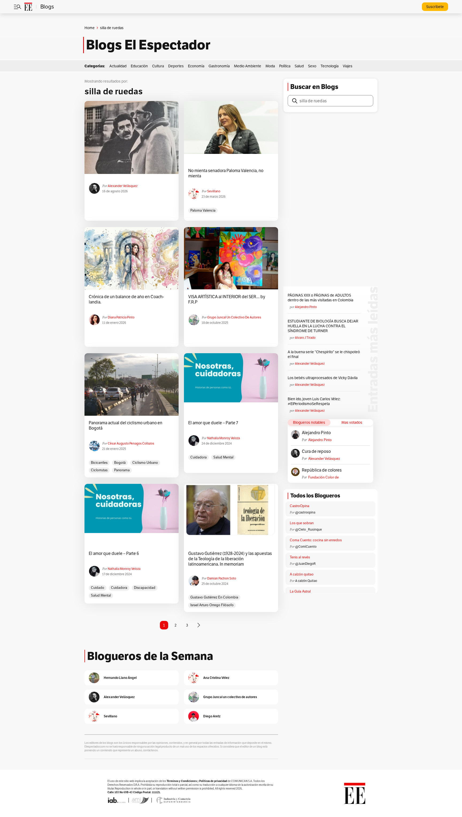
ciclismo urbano (145, 462)
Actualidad (117, 66)
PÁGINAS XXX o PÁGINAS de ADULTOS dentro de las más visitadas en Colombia (320, 297)
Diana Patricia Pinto (121, 317)
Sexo (312, 66)
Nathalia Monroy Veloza (223, 438)
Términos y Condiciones (182, 781)
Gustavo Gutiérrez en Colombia (214, 597)
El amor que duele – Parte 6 (114, 553)
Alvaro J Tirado (305, 338)
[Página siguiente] (198, 625)
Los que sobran (302, 523)
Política (284, 66)
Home (89, 27)
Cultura (158, 66)
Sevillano (213, 191)
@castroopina (305, 512)
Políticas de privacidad (213, 781)
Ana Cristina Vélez (216, 678)
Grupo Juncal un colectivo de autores (234, 317)
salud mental (223, 457)
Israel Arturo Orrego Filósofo (212, 605)
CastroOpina (299, 506)
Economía (196, 66)
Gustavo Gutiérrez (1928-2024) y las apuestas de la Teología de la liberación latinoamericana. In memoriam (230, 559)
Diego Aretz (212, 716)
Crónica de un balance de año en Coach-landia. (126, 299)
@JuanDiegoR (305, 564)
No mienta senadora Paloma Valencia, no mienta (225, 173)
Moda (270, 66)
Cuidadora (198, 457)
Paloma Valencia (202, 210)
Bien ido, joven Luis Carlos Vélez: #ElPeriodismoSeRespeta (314, 401)
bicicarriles (99, 462)
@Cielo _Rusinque (308, 529)
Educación (139, 66)
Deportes (176, 66)
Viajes (347, 66)
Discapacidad (144, 587)
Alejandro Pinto (306, 307)
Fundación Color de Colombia (323, 477)
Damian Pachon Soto (221, 578)
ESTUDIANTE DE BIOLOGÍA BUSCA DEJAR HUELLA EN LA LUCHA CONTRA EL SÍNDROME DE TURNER (323, 326)
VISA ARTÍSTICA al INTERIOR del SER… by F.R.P (226, 299)
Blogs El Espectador (148, 45)
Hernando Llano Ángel (120, 678)
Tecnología (329, 66)
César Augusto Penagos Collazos (131, 443)
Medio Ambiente (247, 66)
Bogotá (120, 462)
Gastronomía (219, 66)
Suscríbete (435, 6)
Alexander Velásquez (122, 186)
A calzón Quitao (306, 581)
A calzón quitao (302, 574)
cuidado (97, 587)
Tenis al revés (300, 557)
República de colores (322, 470)
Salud (299, 66)
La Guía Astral (300, 591)
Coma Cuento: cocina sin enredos (316, 540)
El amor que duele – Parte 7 (213, 423)
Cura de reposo (316, 451)
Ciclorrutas (99, 470)
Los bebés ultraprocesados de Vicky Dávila (323, 377)
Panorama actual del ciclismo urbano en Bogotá (125, 425)
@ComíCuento (306, 546)
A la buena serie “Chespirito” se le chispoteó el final (324, 354)
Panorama (122, 470)
